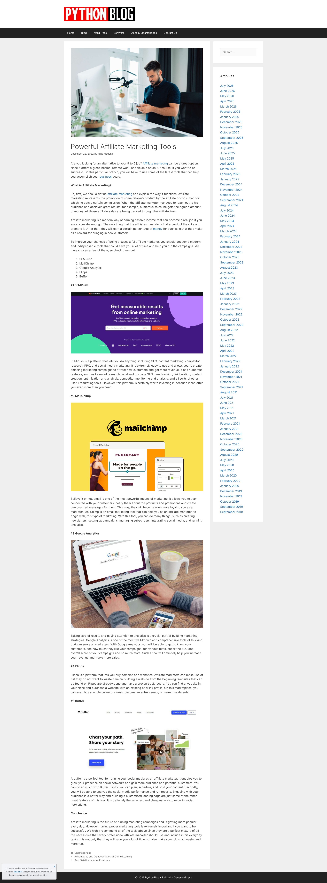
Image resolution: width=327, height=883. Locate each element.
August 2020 (229, 454)
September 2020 (231, 449)
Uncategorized (82, 852)
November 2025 (231, 127)
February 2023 (230, 298)
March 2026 (228, 106)
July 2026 (227, 85)
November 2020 (231, 439)
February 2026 (230, 111)
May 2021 (226, 408)
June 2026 (227, 91)
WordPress (100, 32)
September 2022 (231, 325)
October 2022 (229, 319)
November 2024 (231, 189)
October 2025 (229, 132)
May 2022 (227, 345)
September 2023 (231, 262)
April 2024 (227, 226)
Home (70, 32)
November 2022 (231, 314)
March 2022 (228, 356)
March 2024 (228, 231)
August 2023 (229, 267)
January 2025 (229, 179)
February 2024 (230, 236)
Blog (84, 32)
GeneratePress (183, 877)
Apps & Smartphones (144, 32)
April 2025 (227, 163)
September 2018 (231, 512)
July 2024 (227, 210)
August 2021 (228, 392)
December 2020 (231, 434)
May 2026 (227, 96)
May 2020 (227, 465)
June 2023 (227, 278)
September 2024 (231, 200)
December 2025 (231, 122)
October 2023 (229, 257)
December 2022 (231, 309)
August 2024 (229, 205)
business (105, 176)
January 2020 (229, 486)
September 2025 (231, 137)
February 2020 (230, 480)
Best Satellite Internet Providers (92, 860)
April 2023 (227, 288)
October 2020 (229, 444)
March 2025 (228, 169)
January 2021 (229, 429)
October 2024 (229, 195)
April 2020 (227, 470)
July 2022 (226, 335)
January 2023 (229, 304)
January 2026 (229, 117)
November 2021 (231, 377)
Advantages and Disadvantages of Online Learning (103, 856)
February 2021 (230, 423)
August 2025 (229, 143)
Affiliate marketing (155, 163)
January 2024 (229, 241)
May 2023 (227, 283)
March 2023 (228, 293)
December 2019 (231, 491)
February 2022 (230, 361)
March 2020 (228, 475)
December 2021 (231, 371)
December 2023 (231, 246)
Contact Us (170, 32)
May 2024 (227, 221)
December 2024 (231, 184)
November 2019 (231, 496)
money (157, 228)
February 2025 (230, 174)
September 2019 (231, 506)
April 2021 (227, 413)
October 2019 (229, 501)
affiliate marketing (119, 194)
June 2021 (227, 402)
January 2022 (229, 366)
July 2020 (227, 460)
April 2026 (227, 101)
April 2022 (227, 350)
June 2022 (227, 340)
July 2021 (226, 397)
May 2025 (227, 158)
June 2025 (227, 153)
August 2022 (229, 330)
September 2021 (231, 387)
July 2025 (226, 148)
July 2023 (227, 273)
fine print (18, 871)
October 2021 (229, 382)
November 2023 (231, 252)
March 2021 (228, 418)
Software (119, 32)
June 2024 (227, 215)
